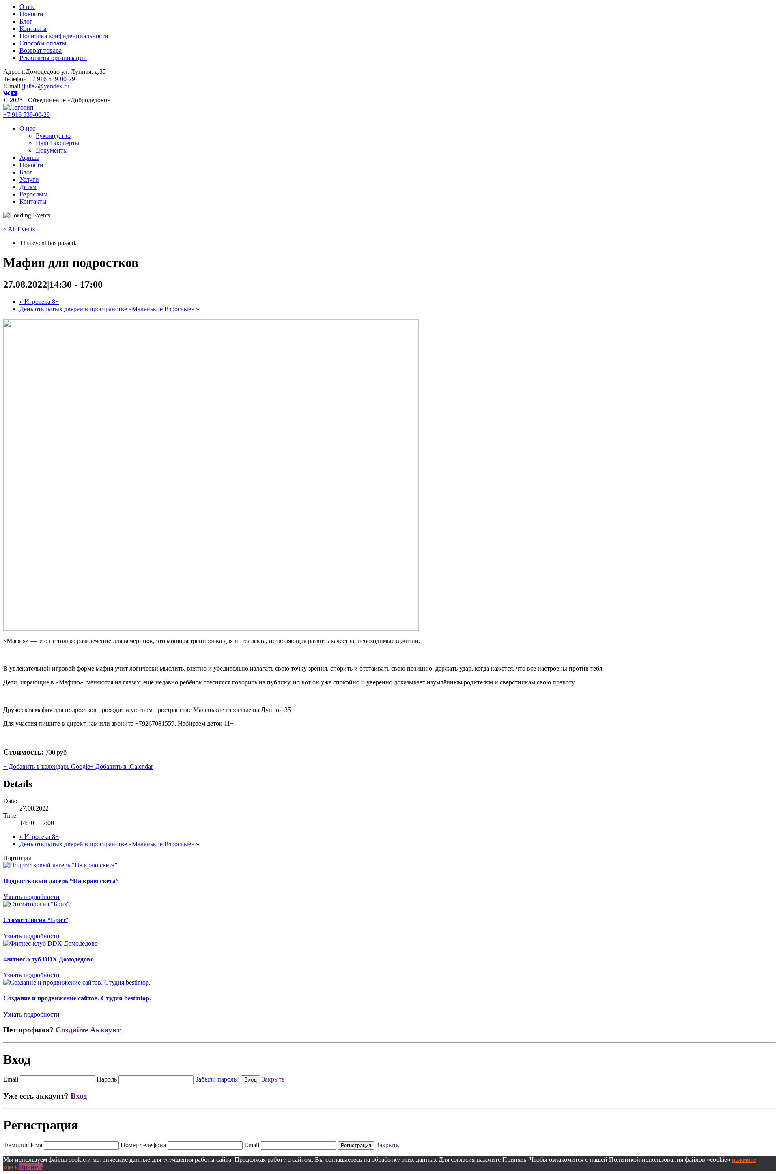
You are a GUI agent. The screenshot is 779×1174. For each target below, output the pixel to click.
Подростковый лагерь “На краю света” (61, 880)
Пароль (107, 1079)
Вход (79, 1096)
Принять (31, 1166)
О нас (27, 6)
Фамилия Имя (22, 1145)
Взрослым (33, 194)
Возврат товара (40, 50)
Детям (28, 186)
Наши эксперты (58, 143)
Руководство (53, 135)
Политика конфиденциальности (63, 35)
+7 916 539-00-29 (51, 78)
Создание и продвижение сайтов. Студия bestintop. (77, 998)
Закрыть (273, 1079)
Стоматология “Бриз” (35, 919)
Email (10, 1079)
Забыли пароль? (217, 1079)
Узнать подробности (31, 896)
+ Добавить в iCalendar (121, 766)
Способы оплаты (43, 43)
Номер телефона (143, 1145)
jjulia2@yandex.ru (45, 86)
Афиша (29, 157)
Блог (25, 21)
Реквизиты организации (53, 57)
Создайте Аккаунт (88, 1030)
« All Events (19, 229)
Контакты (33, 28)
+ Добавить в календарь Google (46, 766)
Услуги (29, 179)
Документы (52, 150)
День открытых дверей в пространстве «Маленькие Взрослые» (109, 308)
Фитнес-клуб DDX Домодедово (48, 959)
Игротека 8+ (39, 301)
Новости (31, 14)
